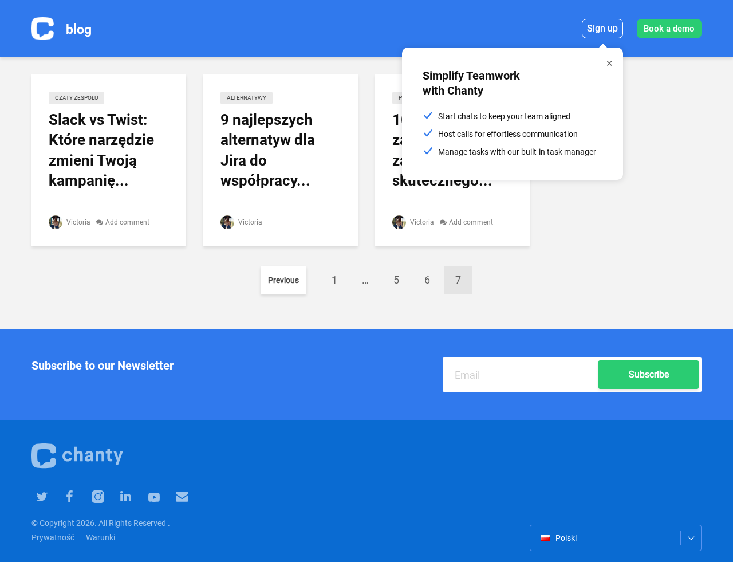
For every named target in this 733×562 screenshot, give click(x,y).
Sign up (602, 28)
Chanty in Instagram (98, 496)
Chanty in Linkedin (126, 496)
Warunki (100, 537)
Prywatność (52, 537)
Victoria (77, 222)
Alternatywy (246, 98)
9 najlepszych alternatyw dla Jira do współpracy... (267, 150)
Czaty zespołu (76, 98)
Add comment (127, 222)
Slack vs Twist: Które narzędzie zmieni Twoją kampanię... (101, 150)
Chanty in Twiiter (41, 496)
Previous (283, 280)
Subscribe (649, 374)
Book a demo (669, 28)
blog (79, 29)
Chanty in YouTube (154, 496)
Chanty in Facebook (70, 496)
